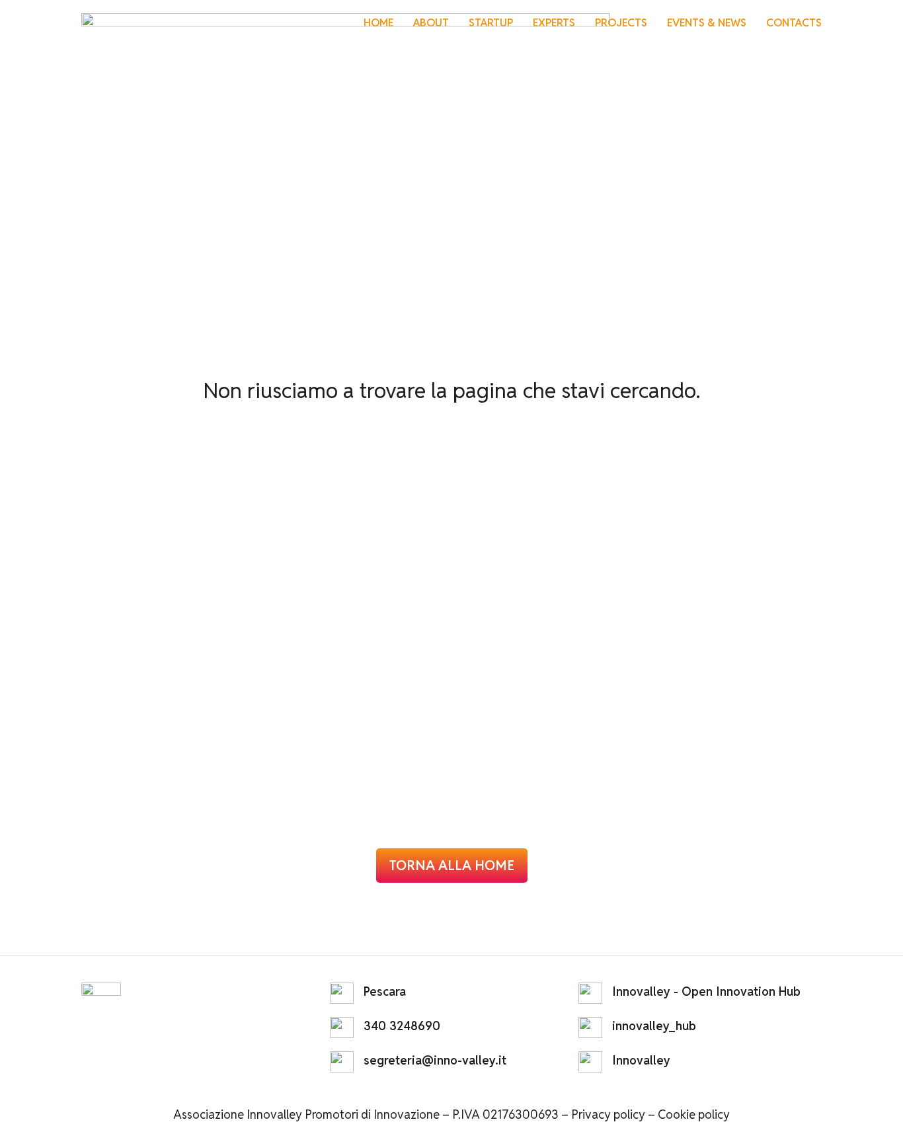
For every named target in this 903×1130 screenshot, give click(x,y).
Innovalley (641, 1060)
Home (378, 23)
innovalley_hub (654, 1025)
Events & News (706, 23)
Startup (491, 23)
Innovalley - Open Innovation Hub (706, 991)
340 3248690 (402, 1025)
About (431, 23)
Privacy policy (608, 1114)
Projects (621, 23)
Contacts (794, 23)
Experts (554, 23)
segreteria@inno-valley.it (435, 1060)
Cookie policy (694, 1114)
